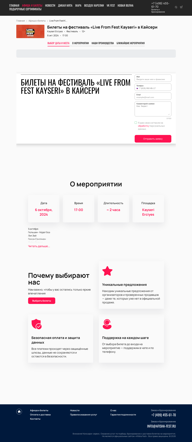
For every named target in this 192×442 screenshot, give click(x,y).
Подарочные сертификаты (25, 9)
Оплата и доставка (40, 414)
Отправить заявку (152, 138)
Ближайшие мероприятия (131, 43)
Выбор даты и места (58, 43)
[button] (137, 88)
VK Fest (111, 5)
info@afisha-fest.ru (161, 426)
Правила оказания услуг (83, 414)
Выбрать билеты (41, 300)
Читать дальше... (39, 246)
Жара (78, 5)
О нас (113, 410)
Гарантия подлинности (123, 414)
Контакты (35, 418)
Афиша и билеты (32, 5)
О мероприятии (80, 43)
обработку (143, 125)
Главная (14, 5)
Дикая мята (65, 5)
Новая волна (125, 5)
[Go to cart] (181, 7)
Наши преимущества (103, 43)
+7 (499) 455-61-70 (160, 5)
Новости (50, 5)
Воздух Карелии (94, 5)
